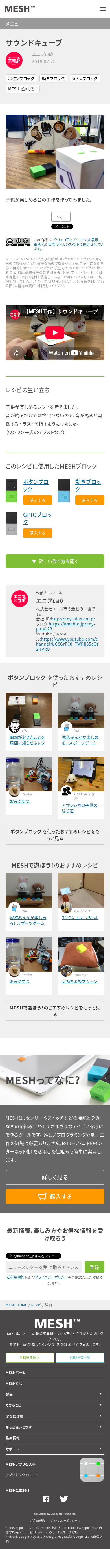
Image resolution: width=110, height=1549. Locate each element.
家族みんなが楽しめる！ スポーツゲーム (80, 739)
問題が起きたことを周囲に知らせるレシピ (27, 739)
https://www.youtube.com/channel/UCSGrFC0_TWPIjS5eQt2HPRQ (67, 644)
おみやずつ (20, 801)
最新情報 (13, 1438)
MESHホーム (16, 1372)
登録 (94, 1267)
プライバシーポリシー (51, 1277)
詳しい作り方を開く (58, 561)
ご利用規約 (16, 1277)
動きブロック (53, 78)
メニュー (14, 23)
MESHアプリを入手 (21, 1464)
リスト (61, 217)
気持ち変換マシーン (79, 981)
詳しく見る (55, 1177)
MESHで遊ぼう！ (22, 88)
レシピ (36, 1304)
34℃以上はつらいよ (80, 917)
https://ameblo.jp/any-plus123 (65, 626)
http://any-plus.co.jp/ (73, 618)
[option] (55, 152)
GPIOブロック (85, 78)
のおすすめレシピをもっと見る (55, 1011)
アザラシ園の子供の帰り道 (79, 807)
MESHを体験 (80, 1357)
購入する (38, 500)
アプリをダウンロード (22, 1474)
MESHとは (14, 1383)
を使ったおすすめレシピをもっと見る (55, 834)
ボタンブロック (21, 78)
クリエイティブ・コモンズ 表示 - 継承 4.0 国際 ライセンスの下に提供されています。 (68, 244)
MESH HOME (16, 1304)
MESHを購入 (30, 1357)
